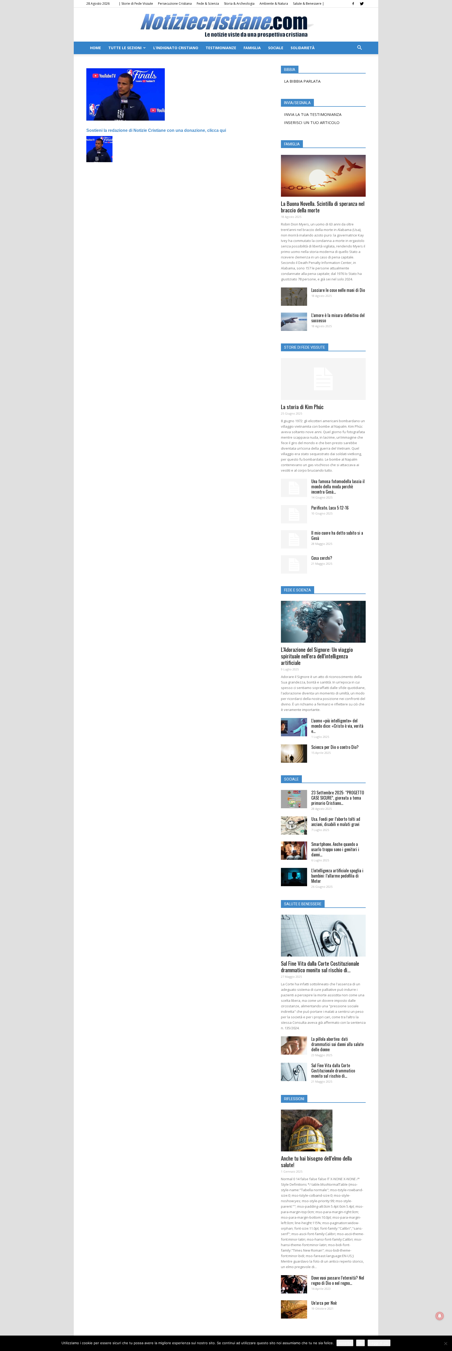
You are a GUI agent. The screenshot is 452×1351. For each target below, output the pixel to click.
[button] (359, 48)
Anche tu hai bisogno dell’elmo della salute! (316, 1161)
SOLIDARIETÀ (303, 47)
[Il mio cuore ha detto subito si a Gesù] (294, 539)
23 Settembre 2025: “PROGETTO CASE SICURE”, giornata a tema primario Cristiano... (337, 797)
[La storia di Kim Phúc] (323, 379)
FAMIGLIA (252, 47)
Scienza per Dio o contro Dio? (335, 747)
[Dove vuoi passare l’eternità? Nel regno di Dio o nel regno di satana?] (294, 1284)
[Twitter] (362, 3)
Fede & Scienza (208, 3)
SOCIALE (275, 47)
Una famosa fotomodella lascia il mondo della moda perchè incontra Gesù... (338, 486)
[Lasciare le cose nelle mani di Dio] (294, 296)
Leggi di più (379, 1343)
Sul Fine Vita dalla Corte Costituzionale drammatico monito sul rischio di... (320, 966)
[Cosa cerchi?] (294, 564)
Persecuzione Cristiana (175, 3)
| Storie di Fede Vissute (136, 3)
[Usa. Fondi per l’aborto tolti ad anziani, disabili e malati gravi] (294, 825)
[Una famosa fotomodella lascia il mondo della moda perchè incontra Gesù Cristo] (294, 488)
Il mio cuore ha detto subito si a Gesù (337, 535)
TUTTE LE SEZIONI (125, 47)
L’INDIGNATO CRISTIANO (175, 47)
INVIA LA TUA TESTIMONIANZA (312, 114)
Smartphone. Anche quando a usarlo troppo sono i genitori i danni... (335, 849)
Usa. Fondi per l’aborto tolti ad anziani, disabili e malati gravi (335, 821)
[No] (445, 1343)
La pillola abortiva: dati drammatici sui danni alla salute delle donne (337, 1044)
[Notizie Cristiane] (226, 25)
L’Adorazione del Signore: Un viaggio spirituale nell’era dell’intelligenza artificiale (317, 655)
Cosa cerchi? (321, 558)
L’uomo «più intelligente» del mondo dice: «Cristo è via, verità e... (337, 725)
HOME (95, 47)
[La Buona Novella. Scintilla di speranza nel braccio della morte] (323, 176)
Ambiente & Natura (273, 3)
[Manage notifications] (440, 1316)
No (360, 1343)
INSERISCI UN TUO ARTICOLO (312, 122)
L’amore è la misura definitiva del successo (338, 318)
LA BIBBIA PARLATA (302, 81)
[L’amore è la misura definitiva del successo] (294, 322)
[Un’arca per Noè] (294, 1309)
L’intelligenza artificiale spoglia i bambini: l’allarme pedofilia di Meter (337, 875)
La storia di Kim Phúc (302, 407)
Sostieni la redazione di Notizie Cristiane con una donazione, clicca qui (156, 130)
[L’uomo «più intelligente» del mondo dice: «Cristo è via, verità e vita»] (294, 727)
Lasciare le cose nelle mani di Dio (338, 290)
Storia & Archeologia (239, 3)
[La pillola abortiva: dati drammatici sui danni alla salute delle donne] (294, 1045)
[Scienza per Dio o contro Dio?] (294, 753)
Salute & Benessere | (308, 3)
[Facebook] (353, 3)
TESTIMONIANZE (221, 47)
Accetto (344, 1343)
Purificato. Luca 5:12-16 (330, 508)
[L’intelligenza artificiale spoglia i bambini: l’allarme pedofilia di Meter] (294, 877)
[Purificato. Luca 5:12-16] (294, 514)
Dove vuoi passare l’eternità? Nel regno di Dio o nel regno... (337, 1280)
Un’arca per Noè (324, 1303)
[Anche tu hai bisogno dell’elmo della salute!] (323, 1130)
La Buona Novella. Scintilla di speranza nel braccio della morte (322, 206)
